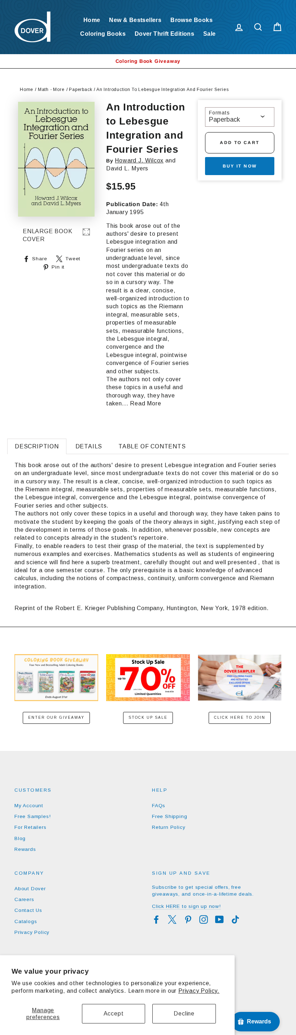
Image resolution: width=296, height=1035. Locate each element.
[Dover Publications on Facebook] (156, 919)
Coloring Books (103, 34)
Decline (184, 1013)
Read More (145, 403)
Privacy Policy (31, 932)
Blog (20, 838)
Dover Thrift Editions (164, 34)
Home (91, 20)
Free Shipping (169, 816)
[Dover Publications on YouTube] (219, 919)
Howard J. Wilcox (139, 160)
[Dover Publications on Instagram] (203, 919)
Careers (24, 899)
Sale (209, 34)
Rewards (25, 849)
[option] (148, 61)
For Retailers (30, 827)
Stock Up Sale (148, 717)
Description (37, 446)
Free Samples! (32, 816)
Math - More (51, 89)
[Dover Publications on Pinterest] (188, 919)
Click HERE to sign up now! (186, 906)
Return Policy (168, 827)
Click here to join (239, 717)
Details (89, 446)
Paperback (80, 89)
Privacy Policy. (198, 991)
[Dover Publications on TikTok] (235, 919)
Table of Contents (152, 446)
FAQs (158, 805)
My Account (28, 805)
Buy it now (240, 166)
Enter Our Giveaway (56, 717)
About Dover (30, 888)
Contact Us (28, 910)
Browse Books (191, 20)
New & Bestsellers (135, 20)
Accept (114, 1013)
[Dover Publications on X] (172, 919)
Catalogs (25, 921)
